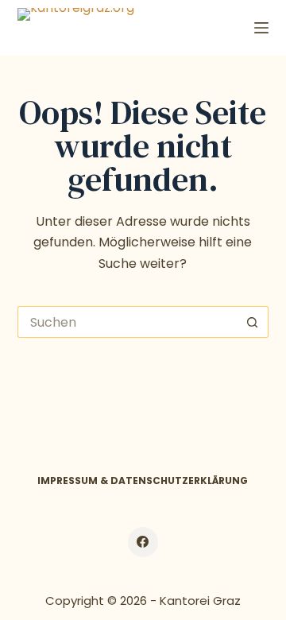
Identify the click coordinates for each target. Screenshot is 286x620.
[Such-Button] (253, 322)
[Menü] (261, 28)
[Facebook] (143, 542)
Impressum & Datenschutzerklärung (142, 481)
